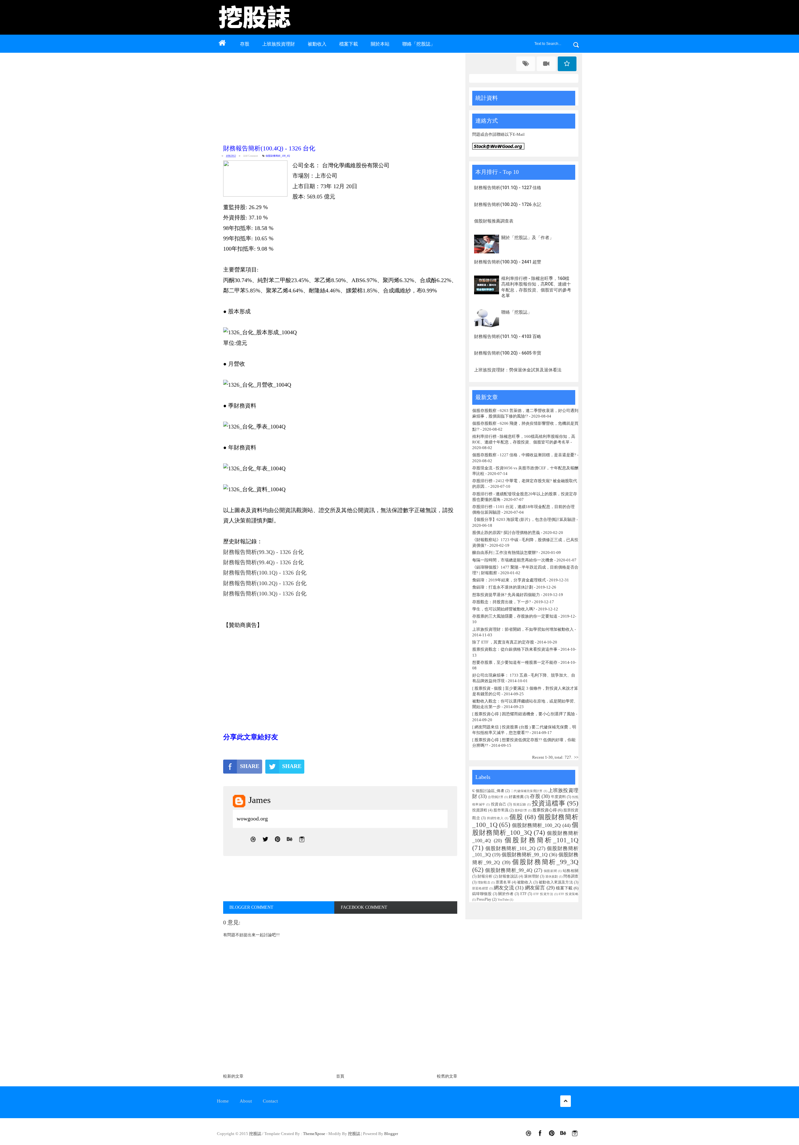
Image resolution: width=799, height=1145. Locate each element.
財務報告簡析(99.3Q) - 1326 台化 (263, 552)
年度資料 (558, 797)
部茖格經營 (480, 888)
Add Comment (250, 155)
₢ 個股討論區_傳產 (488, 791)
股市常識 (500, 810)
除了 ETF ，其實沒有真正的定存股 (503, 642)
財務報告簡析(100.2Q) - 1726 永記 (507, 204)
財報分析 (485, 876)
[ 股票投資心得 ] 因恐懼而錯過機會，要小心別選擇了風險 (523, 714)
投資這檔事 (549, 803)
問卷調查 (570, 876)
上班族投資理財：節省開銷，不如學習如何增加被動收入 (523, 629)
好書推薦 (516, 797)
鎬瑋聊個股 (482, 894)
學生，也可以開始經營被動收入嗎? (503, 609)
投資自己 (499, 804)
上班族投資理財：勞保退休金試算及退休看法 (517, 369)
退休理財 (531, 876)
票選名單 (503, 882)
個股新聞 (550, 871)
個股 (516, 816)
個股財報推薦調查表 (493, 220)
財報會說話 (508, 876)
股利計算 (521, 810)
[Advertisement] (341, 97)
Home (223, 1101)
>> (576, 757)
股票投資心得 (544, 810)
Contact (270, 1101)
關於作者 (506, 894)
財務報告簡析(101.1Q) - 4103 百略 (507, 336)
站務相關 (570, 871)
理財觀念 (484, 882)
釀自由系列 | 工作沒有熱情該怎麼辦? (505, 552)
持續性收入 (495, 818)
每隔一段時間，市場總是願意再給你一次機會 (512, 560)
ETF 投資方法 (543, 894)
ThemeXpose (314, 1133)
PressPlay (484, 900)
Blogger (391, 1133)
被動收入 (317, 44)
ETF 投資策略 (568, 894)
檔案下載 (348, 44)
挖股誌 (255, 1133)
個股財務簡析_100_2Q (536, 825)
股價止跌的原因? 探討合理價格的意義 (506, 532)
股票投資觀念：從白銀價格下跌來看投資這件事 (514, 649)
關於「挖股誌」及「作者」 (527, 237)
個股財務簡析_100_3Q (525, 828)
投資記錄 (519, 804)
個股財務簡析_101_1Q (541, 840)
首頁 (340, 1076)
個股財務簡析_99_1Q (525, 854)
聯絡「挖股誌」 (418, 44)
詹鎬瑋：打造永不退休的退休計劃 (502, 587)
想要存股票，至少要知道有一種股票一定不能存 (515, 662)
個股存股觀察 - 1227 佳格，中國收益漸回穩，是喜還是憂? (524, 455)
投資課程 (479, 810)
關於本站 (380, 44)
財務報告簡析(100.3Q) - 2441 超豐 (507, 261)
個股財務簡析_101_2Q (510, 848)
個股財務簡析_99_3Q (545, 861)
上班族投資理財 (278, 44)
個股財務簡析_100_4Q (278, 155)
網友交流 (504, 887)
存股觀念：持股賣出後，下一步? (501, 601)
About (246, 1101)
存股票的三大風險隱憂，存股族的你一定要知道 (514, 616)
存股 (244, 44)
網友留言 (535, 887)
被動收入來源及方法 (556, 882)
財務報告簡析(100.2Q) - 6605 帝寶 (507, 352)
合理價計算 (495, 797)
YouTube (503, 899)
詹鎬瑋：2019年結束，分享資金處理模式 (509, 580)
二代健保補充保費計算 (526, 791)
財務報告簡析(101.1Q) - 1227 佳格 (507, 187)
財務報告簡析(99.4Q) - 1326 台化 (263, 562)
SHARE (249, 766)
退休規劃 (551, 876)
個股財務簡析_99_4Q (508, 870)
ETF (523, 894)
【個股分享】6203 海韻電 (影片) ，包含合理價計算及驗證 (524, 519)
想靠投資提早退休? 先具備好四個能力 (506, 594)
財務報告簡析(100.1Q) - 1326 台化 (264, 573)
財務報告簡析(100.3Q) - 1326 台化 (264, 593)
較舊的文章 (447, 1076)
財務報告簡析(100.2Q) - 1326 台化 (264, 583)
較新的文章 (233, 1076)
